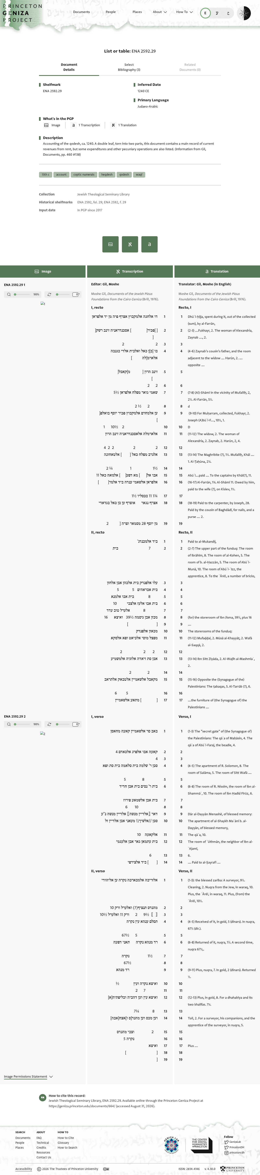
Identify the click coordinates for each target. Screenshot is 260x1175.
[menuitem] (78, 14)
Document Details (69, 67)
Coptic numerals (84, 175)
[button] (23, 15)
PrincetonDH (237, 1147)
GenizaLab (235, 1142)
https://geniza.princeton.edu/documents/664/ (82, 1106)
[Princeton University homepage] (232, 1169)
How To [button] (182, 12)
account (61, 175)
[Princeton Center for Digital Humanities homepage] (205, 1145)
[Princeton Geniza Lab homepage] (175, 1145)
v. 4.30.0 (210, 1169)
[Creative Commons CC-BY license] (106, 1169)
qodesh (124, 175)
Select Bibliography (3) (129, 67)
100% (36, 294)
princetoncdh (237, 1152)
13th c (45, 175)
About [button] (157, 12)
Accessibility (23, 1169)
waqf (139, 175)
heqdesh (107, 175)
